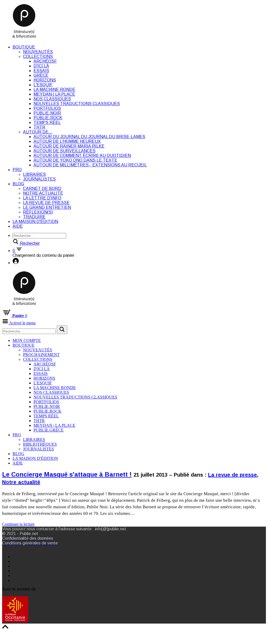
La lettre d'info (42, 198)
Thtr (39, 127)
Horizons (45, 80)
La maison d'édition (35, 221)
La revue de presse (46, 202)
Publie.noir (47, 113)
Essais (41, 70)
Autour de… (37, 132)
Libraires (34, 174)
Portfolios (47, 108)
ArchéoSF (45, 61)
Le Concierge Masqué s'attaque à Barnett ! (67, 474)
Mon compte (27, 340)
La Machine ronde (54, 89)
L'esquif (43, 85)
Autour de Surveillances (65, 151)
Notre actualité (43, 193)
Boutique (24, 47)
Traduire (34, 217)
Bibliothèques (40, 444)
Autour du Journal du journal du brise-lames (89, 136)
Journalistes (39, 179)
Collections (38, 56)
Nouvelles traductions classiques (77, 103)
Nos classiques (52, 99)
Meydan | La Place (54, 94)
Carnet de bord (42, 188)
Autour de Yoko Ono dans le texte (75, 160)
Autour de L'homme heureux (67, 141)
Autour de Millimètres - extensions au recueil (90, 165)
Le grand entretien (47, 207)
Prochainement (41, 354)
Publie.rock (48, 118)
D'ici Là (41, 66)
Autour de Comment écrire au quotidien (82, 155)
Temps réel (47, 122)
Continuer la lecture (18, 524)
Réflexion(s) (38, 212)
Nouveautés (38, 52)
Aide (18, 226)
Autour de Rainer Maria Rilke (69, 146)
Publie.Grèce (49, 430)
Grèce (41, 75)
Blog (18, 184)
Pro (17, 169)
